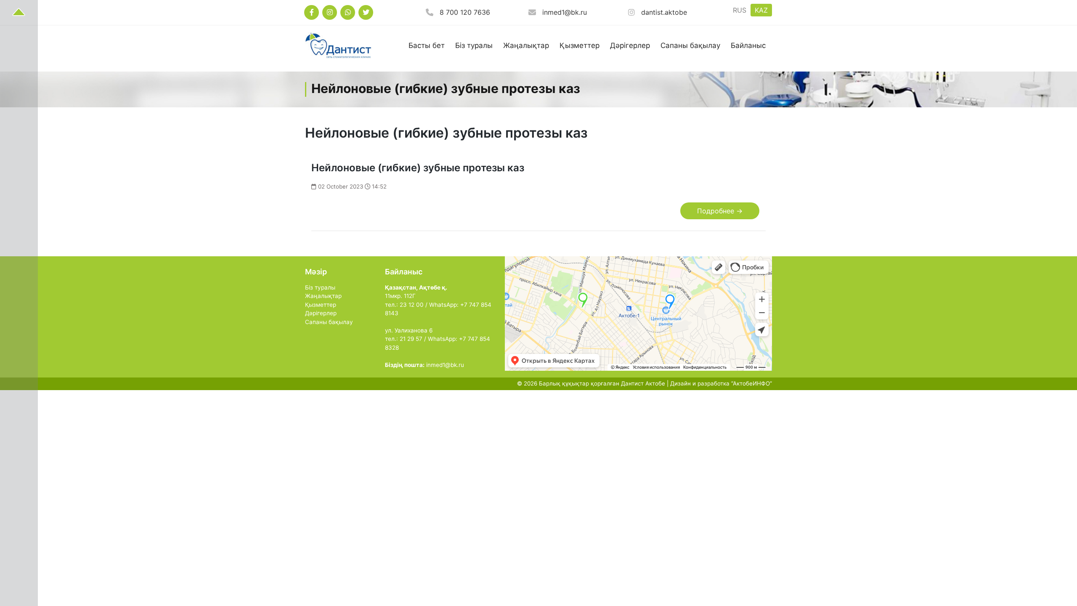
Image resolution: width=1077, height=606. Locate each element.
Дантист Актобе (643, 383)
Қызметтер (580, 45)
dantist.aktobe (664, 12)
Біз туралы (474, 45)
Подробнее (720, 211)
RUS (739, 10)
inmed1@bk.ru (564, 12)
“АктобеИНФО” (751, 383)
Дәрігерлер (630, 45)
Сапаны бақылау (690, 45)
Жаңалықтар (526, 45)
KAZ (761, 10)
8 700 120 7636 (465, 12)
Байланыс (748, 45)
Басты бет (427, 45)
